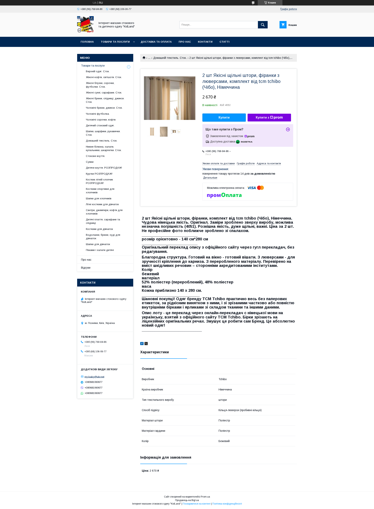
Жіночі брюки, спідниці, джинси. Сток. (105, 100)
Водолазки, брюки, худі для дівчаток (103, 236)
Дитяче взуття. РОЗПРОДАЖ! (104, 167)
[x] (146, 344)
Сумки (90, 161)
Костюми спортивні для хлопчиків (100, 190)
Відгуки (85, 267)
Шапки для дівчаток (98, 244)
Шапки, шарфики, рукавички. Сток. (103, 133)
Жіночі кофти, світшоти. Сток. (104, 77)
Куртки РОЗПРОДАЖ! (99, 173)
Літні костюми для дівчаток (102, 204)
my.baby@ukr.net (94, 376)
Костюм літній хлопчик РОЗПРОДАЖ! (99, 181)
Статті (224, 41)
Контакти (205, 41)
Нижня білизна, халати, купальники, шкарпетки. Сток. (104, 148)
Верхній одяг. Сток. (97, 71)
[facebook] (142, 344)
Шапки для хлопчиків (98, 198)
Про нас (185, 41)
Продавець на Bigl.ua (187, 500)
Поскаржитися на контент (197, 503)
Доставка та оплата (156, 41)
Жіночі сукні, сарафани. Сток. (104, 92)
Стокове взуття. (95, 156)
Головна (87, 41)
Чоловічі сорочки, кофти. (101, 119)
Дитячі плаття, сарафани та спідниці (103, 221)
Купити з (262, 117)
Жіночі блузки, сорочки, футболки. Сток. (100, 85)
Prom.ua (205, 496)
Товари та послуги (115, 41)
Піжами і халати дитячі (100, 250)
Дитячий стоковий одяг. (100, 125)
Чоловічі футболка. (97, 113)
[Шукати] (263, 24)
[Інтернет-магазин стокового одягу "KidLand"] (85, 31)
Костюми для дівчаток (99, 229)
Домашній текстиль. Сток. (170, 57)
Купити (224, 117)
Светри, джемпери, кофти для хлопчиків (104, 212)
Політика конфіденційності (227, 503)
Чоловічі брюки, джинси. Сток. (104, 107)
